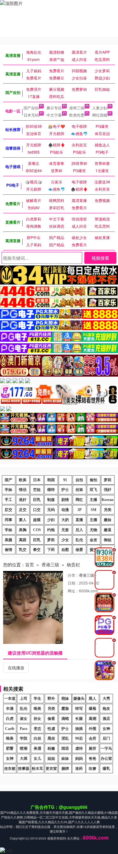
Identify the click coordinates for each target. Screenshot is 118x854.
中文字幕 (54, 114)
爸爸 (92, 758)
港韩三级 (76, 107)
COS (37, 530)
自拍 (79, 480)
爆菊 (92, 708)
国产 (8, 480)
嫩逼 (107, 530)
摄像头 (79, 698)
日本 (37, 480)
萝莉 (107, 480)
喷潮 (23, 748)
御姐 (107, 540)
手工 (8, 500)
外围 (92, 728)
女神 (106, 728)
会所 (92, 738)
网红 (79, 500)
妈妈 (79, 758)
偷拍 (93, 480)
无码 (51, 510)
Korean (108, 500)
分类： (73, 575)
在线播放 (16, 668)
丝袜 (79, 489)
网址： (73, 590)
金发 (93, 540)
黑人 (92, 698)
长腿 (79, 718)
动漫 (65, 510)
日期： (73, 582)
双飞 (93, 489)
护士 (65, 489)
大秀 (106, 698)
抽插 (79, 728)
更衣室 (51, 768)
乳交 (22, 549)
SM (93, 510)
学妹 (8, 489)
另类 (107, 510)
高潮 (92, 718)
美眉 (37, 748)
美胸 (22, 530)
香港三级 (50, 564)
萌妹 (65, 698)
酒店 (106, 718)
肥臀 (10, 748)
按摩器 (23, 768)
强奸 (107, 489)
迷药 (79, 768)
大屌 (23, 758)
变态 (37, 728)
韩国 (51, 480)
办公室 (106, 758)
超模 (37, 520)
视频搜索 (100, 258)
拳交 (37, 549)
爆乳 (106, 768)
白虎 (10, 718)
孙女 (37, 718)
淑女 (23, 718)
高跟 (22, 540)
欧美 (22, 480)
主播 (93, 500)
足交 (22, 510)
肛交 (8, 510)
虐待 (79, 748)
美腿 (8, 540)
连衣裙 (9, 768)
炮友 (106, 708)
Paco (23, 728)
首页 (29, 564)
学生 (37, 698)
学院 (23, 738)
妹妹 (65, 758)
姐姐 (51, 758)
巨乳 (37, 500)
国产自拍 (31, 107)
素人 (22, 520)
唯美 (37, 708)
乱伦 (79, 540)
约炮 (51, 530)
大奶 (65, 520)
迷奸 (22, 500)
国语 (65, 748)
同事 (8, 520)
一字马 (106, 748)
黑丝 (51, 738)
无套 (65, 530)
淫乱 (65, 738)
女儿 (37, 758)
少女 (65, 540)
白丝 (37, 738)
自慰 (65, 549)
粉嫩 (51, 748)
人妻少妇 (99, 107)
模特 (51, 489)
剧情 (65, 500)
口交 (37, 510)
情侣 (22, 489)
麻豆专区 (54, 107)
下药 (51, 549)
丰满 (10, 708)
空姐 (37, 489)
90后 (79, 738)
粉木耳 (37, 768)
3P (79, 510)
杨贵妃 (73, 564)
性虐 (51, 728)
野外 (51, 698)
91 (65, 480)
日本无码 (31, 114)
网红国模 (99, 114)
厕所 (92, 748)
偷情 (8, 549)
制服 (51, 500)
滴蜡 (65, 718)
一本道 (9, 698)
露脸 (65, 708)
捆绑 (65, 768)
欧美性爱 (76, 114)
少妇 (51, 520)
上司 (23, 698)
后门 (106, 738)
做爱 (79, 549)
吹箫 (92, 768)
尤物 (93, 530)
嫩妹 (107, 520)
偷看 (51, 718)
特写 (79, 708)
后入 (79, 530)
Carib (9, 728)
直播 (79, 520)
